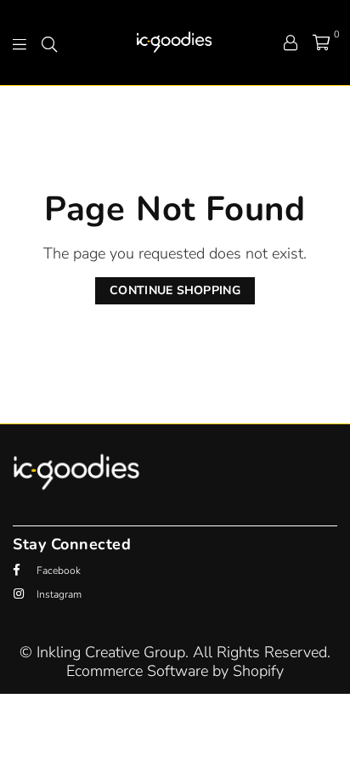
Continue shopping (175, 290)
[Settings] (290, 42)
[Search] (49, 42)
